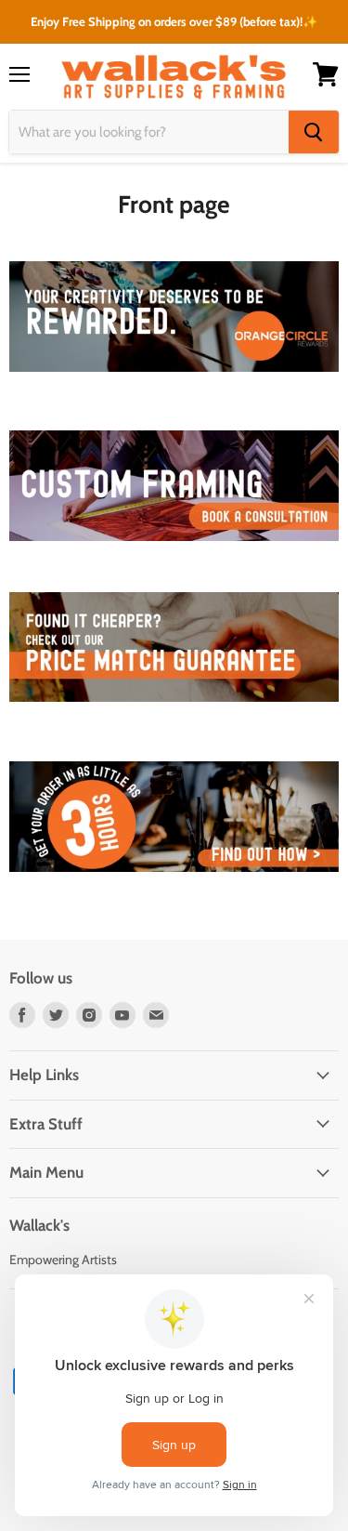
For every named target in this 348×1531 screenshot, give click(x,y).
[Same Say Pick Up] (174, 882)
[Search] (314, 132)
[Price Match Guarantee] (174, 712)
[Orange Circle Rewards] (174, 382)
